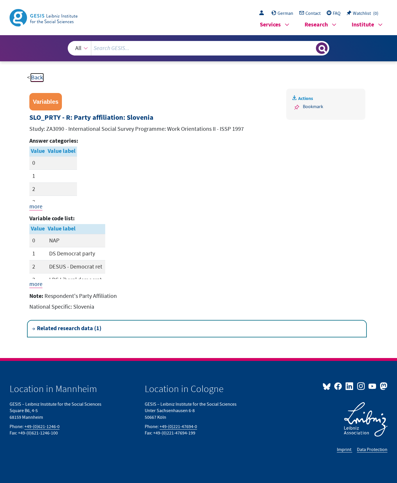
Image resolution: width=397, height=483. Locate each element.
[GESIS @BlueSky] (328, 385)
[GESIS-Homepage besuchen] (44, 17)
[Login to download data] (263, 13)
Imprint (344, 449)
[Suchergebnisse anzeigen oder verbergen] (321, 48)
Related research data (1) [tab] (69, 328)
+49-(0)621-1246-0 (42, 427)
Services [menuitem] (270, 25)
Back (37, 77)
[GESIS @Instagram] (361, 385)
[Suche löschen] (311, 48)
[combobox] (198, 48)
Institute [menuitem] (363, 25)
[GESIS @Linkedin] (349, 385)
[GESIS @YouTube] (372, 385)
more (35, 206)
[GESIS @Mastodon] (382, 385)
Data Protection (372, 449)
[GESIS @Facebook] (338, 385)
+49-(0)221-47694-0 (178, 427)
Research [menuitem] (316, 25)
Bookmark (313, 107)
